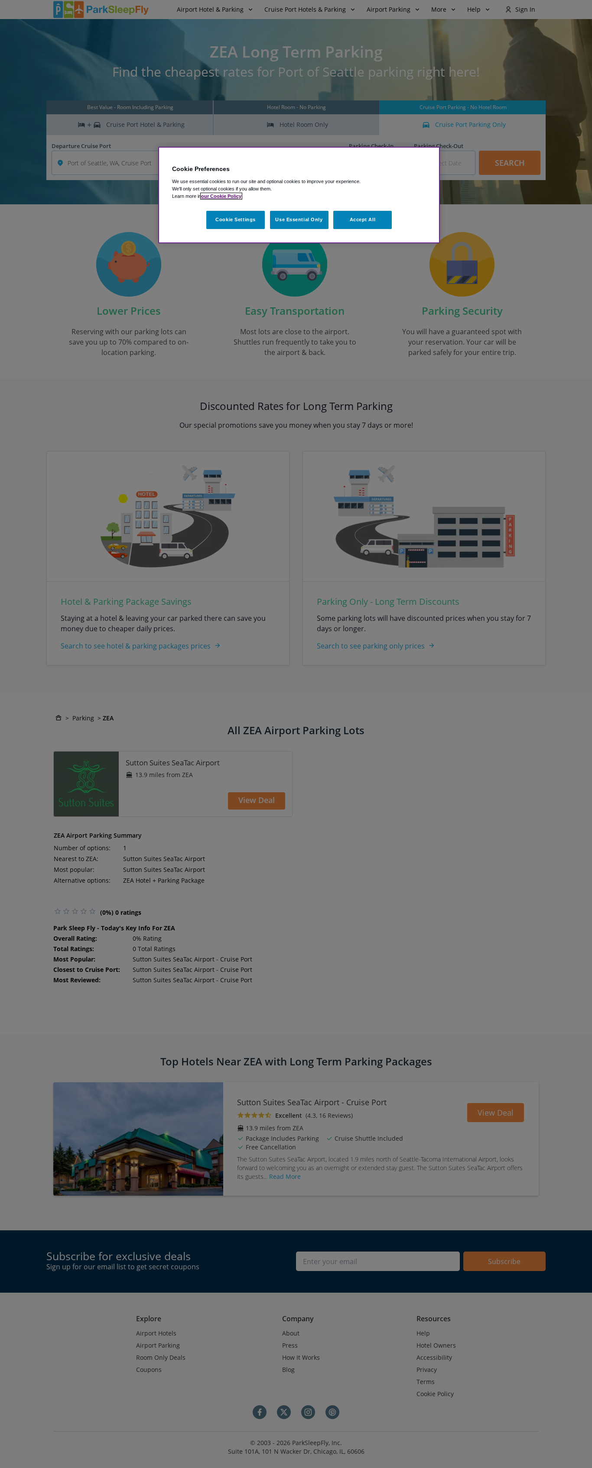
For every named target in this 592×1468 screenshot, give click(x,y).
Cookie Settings (235, 219)
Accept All (363, 219)
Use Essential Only (298, 219)
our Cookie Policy (221, 196)
